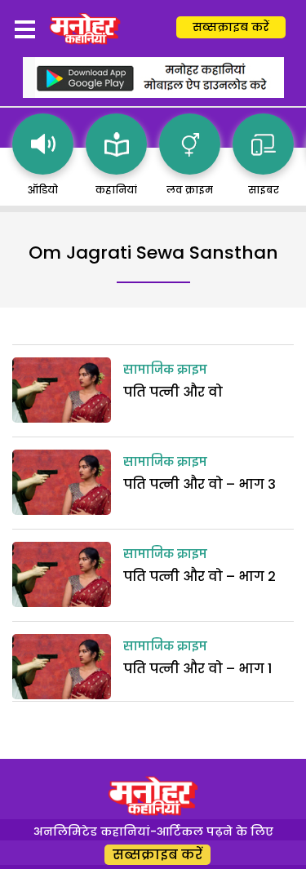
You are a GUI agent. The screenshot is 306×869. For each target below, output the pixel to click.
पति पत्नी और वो (173, 392)
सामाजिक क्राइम (165, 370)
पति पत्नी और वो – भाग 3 (199, 484)
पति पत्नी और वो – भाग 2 (199, 576)
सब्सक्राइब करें (231, 27)
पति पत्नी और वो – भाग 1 (197, 668)
